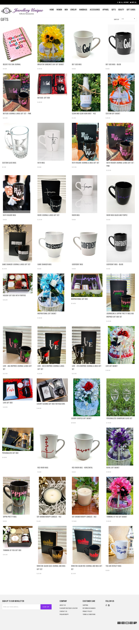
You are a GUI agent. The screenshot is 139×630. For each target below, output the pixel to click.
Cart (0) (133, 2)
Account (126, 2)
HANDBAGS (83, 9)
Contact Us (63, 611)
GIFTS (114, 9)
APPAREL (106, 9)
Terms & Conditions (89, 614)
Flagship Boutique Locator (68, 608)
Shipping (85, 605)
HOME (52, 9)
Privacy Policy (87, 611)
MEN (66, 9)
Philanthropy (64, 614)
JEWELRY (73, 9)
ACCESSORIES (95, 9)
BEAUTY (121, 9)
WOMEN (59, 9)
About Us (63, 605)
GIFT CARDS (131, 9)
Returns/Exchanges (89, 608)
